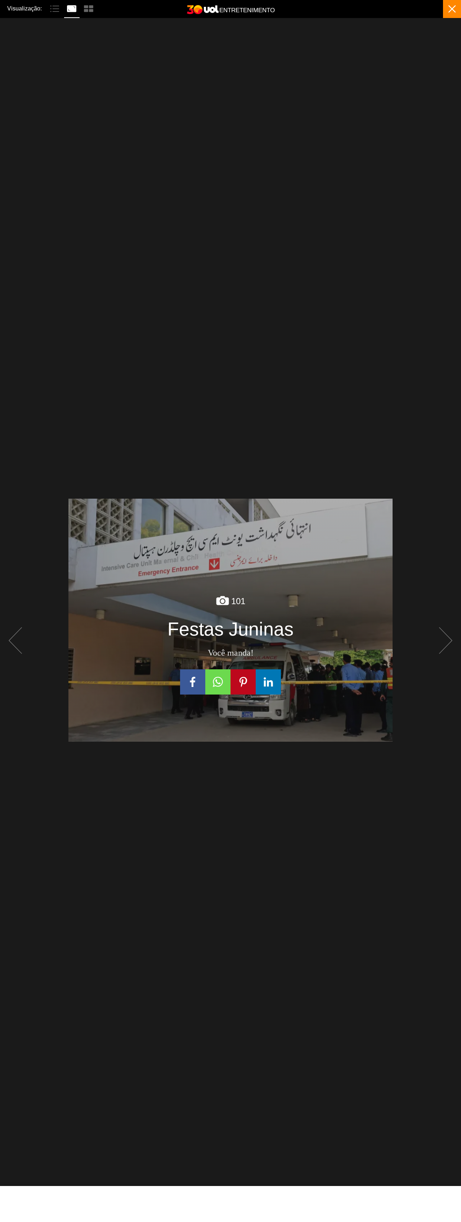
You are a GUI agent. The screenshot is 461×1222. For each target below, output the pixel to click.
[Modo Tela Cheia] (72, 8)
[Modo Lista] (55, 8)
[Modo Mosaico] (88, 8)
